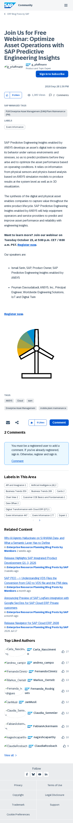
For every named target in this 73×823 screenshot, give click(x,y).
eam (30, 401)
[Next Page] (39, 520)
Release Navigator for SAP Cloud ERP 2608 (31, 623)
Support (55, 804)
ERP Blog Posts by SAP (18, 14)
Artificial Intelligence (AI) (43, 485)
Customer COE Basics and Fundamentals (43, 497)
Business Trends (14, 491)
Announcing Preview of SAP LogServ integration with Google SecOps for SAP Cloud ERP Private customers (36, 603)
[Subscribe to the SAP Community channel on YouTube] (39, 774)
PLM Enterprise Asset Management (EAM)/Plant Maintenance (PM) (35, 113)
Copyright (18, 795)
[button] (7, 95)
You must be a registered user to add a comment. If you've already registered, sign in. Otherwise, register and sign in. (36, 450)
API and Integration (15, 485)
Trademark (18, 804)
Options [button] (38, 80)
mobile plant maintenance (53, 408)
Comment (18, 461)
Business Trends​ (39, 491)
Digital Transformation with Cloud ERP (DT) (27, 509)
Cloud (20, 401)
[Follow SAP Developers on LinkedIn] (46, 774)
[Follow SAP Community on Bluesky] (33, 774)
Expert (62, 515)
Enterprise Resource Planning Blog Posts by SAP (37, 567)
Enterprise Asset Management (20, 408)
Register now (27, 244)
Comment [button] (59, 422)
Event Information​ (41, 515)
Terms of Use (54, 785)
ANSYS (9, 401)
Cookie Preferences (18, 814)
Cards (60, 491)
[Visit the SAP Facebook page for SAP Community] (27, 774)
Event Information (15, 127)
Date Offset (11, 503)
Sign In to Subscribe (52, 74)
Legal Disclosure (54, 795)
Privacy (18, 785)
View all (9, 755)
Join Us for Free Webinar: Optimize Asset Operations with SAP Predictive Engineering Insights (34, 45)
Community (25, 5)
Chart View (11, 497)
